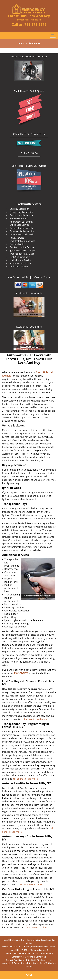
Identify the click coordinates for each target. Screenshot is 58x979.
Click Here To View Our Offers (29, 165)
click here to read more (35, 719)
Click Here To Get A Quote (29, 91)
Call (30, 975)
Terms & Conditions (15, 960)
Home (21, 43)
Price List (30, 960)
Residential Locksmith (29, 293)
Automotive (46, 953)
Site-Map (41, 960)
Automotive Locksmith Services (29, 56)
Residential (19, 953)
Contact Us (41, 957)
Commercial (32, 953)
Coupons (29, 957)
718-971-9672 (35, 24)
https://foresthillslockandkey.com (39, 947)
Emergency (17, 957)
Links (50, 960)
